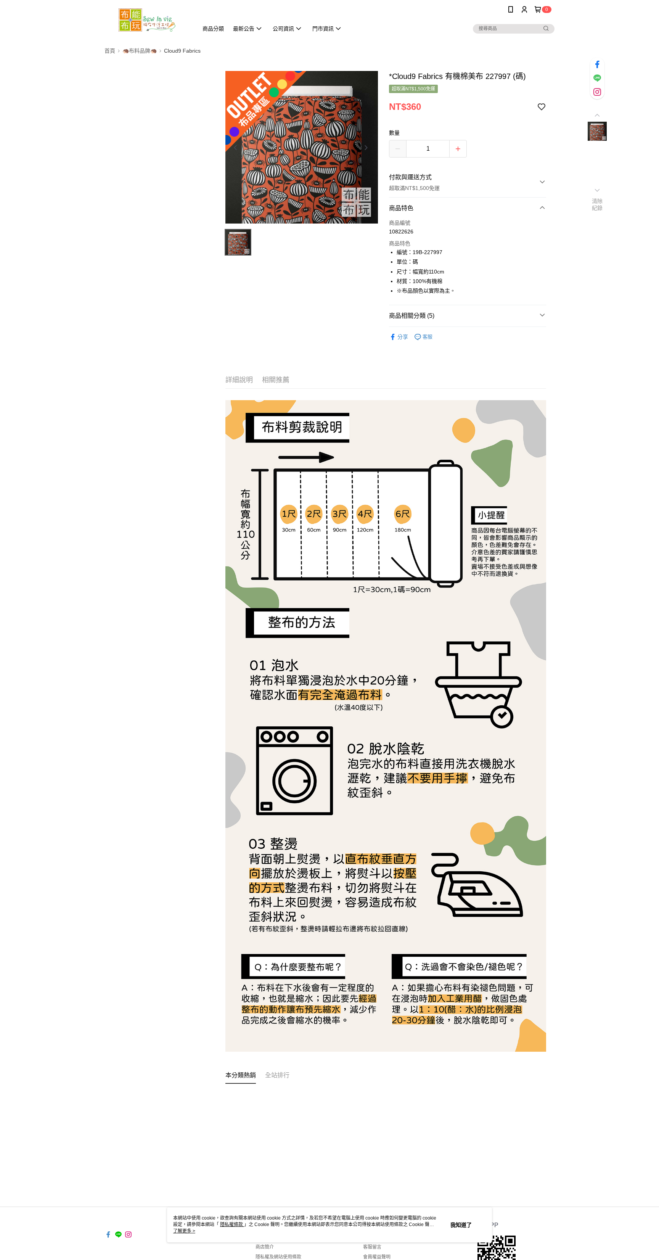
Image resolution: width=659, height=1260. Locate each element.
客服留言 (372, 1247)
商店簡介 (265, 1247)
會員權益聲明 (377, 1257)
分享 (402, 337)
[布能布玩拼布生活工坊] (146, 20)
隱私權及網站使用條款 (278, 1257)
